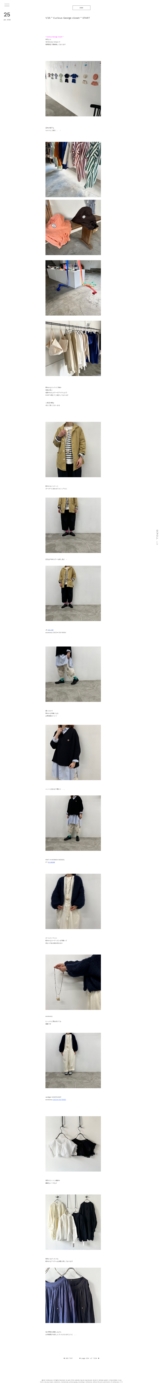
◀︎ (64, 1358)
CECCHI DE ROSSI (59, 1099)
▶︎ (99, 1358)
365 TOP (69, 1358)
